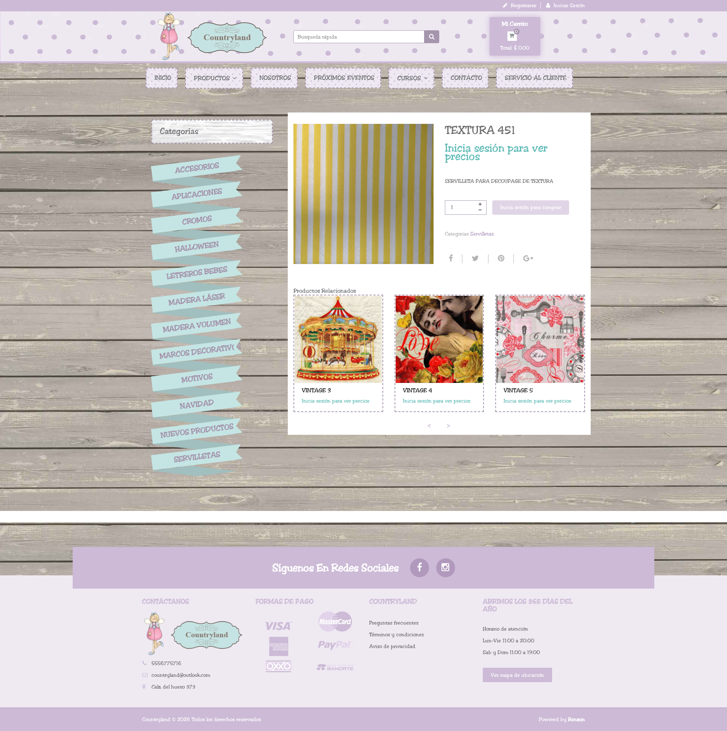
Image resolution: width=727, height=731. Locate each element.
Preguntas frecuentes (393, 623)
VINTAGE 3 (316, 390)
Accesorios (197, 168)
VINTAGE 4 (417, 390)
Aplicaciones (197, 194)
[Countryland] (212, 36)
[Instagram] (445, 567)
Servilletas (196, 457)
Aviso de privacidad (392, 646)
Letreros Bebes (197, 273)
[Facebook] (450, 258)
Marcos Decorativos (197, 351)
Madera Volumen (197, 325)
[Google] (527, 258)
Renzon (576, 719)
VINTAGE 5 (518, 390)
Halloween (197, 247)
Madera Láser (197, 299)
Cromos (196, 220)
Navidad (196, 404)
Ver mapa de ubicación (517, 675)
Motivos (197, 378)
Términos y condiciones (396, 634)
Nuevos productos (197, 431)
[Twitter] (474, 258)
